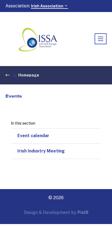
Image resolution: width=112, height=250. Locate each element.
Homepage (28, 75)
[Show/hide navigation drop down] (101, 38)
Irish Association (47, 6)
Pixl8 (82, 212)
